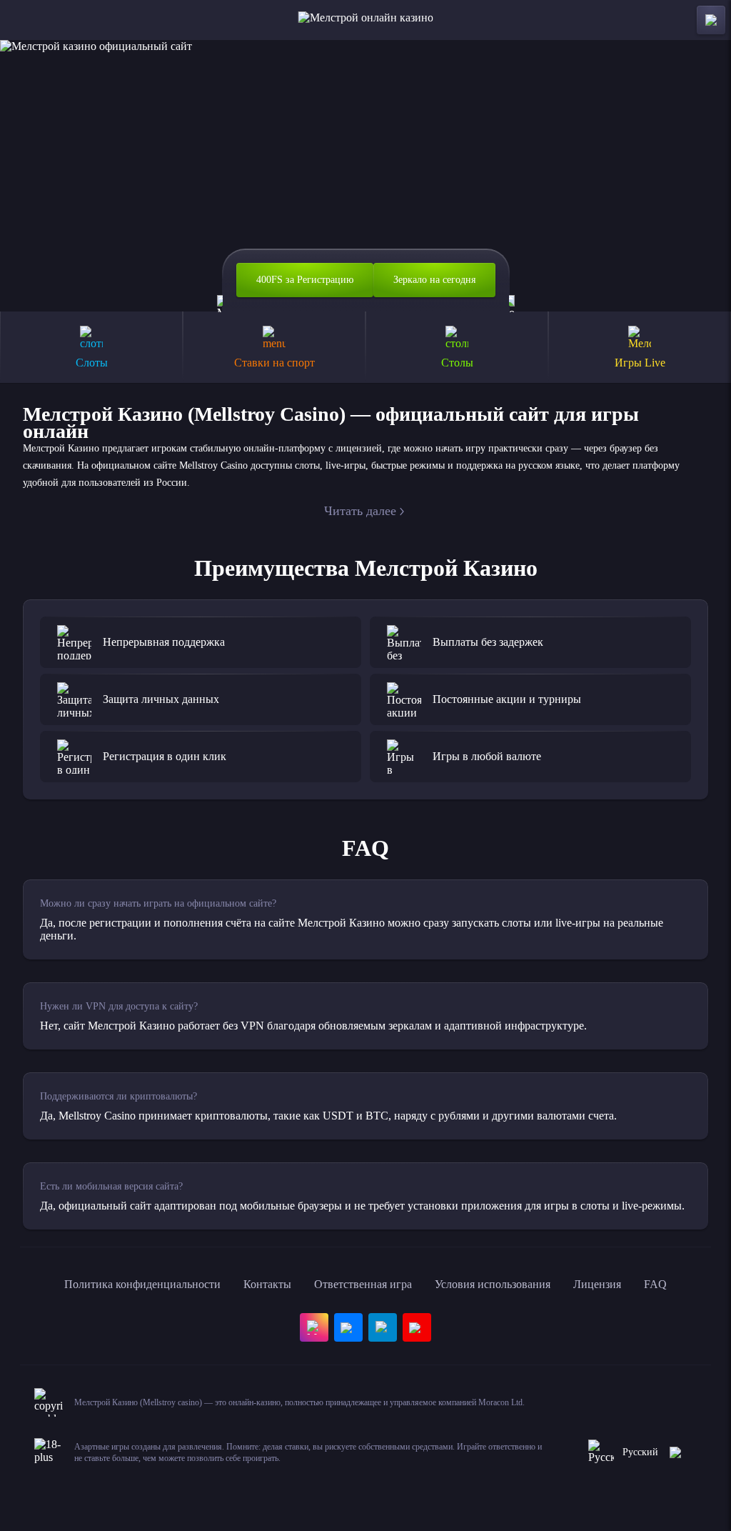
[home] (365, 20)
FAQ (655, 1284)
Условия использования (492, 1284)
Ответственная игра (363, 1284)
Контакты (267, 1284)
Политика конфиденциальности (142, 1284)
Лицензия (597, 1284)
